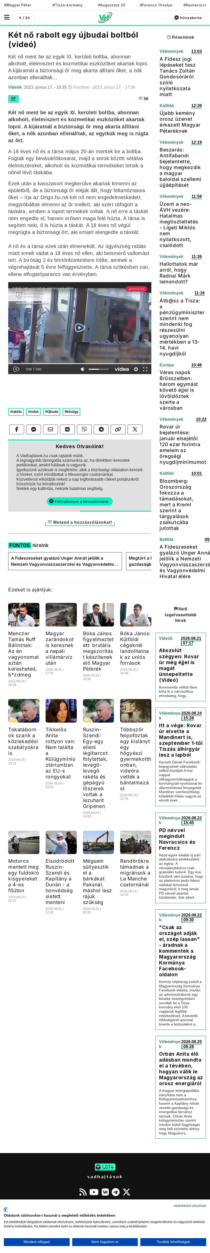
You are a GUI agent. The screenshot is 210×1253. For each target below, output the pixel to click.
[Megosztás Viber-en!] (84, 429)
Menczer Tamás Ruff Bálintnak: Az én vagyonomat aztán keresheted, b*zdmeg (23, 654)
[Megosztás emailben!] (50, 429)
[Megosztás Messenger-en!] (33, 429)
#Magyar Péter (17, 5)
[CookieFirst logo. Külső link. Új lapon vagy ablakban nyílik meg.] (6, 1209)
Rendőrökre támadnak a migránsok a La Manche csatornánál (135, 873)
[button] (6, 17)
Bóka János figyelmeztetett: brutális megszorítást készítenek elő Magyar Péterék (98, 651)
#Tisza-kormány (67, 5)
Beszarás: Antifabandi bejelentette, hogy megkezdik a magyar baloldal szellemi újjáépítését (180, 167)
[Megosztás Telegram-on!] (101, 429)
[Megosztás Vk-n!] (67, 429)
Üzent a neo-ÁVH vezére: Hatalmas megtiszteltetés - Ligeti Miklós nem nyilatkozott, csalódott (179, 224)
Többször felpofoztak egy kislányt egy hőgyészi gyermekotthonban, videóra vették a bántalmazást (135, 759)
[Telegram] (116, 1192)
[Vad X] (126, 1192)
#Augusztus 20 (111, 5)
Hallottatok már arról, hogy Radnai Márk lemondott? (179, 273)
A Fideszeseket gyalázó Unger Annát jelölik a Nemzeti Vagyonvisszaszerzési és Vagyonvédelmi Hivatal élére (62, 561)
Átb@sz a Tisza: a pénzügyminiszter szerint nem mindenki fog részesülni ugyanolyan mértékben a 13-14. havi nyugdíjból (182, 327)
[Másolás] (118, 429)
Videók (15, 87)
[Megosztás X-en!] (135, 429)
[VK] (105, 1192)
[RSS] (83, 1192)
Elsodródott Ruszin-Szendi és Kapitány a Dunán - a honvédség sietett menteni (60, 881)
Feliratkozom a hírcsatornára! (81, 501)
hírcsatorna (191, 18)
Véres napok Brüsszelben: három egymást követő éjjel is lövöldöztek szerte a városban (179, 390)
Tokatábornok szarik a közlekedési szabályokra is (23, 741)
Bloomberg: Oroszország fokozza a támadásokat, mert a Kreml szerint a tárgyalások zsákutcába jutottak (177, 504)
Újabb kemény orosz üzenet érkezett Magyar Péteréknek (180, 122)
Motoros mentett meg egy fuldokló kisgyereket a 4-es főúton (23, 875)
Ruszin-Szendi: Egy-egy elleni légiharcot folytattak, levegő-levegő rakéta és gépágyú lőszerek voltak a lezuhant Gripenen (95, 767)
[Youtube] (94, 1192)
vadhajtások (105, 1176)
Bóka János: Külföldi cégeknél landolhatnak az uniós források (135, 648)
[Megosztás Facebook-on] (16, 429)
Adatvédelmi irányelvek (190, 1206)
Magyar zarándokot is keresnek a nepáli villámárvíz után (60, 648)
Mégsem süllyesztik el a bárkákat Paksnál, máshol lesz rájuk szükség (97, 881)
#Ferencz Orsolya (156, 5)
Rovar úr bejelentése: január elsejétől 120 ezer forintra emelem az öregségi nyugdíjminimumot (183, 444)
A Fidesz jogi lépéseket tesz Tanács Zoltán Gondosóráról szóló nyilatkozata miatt (178, 76)
